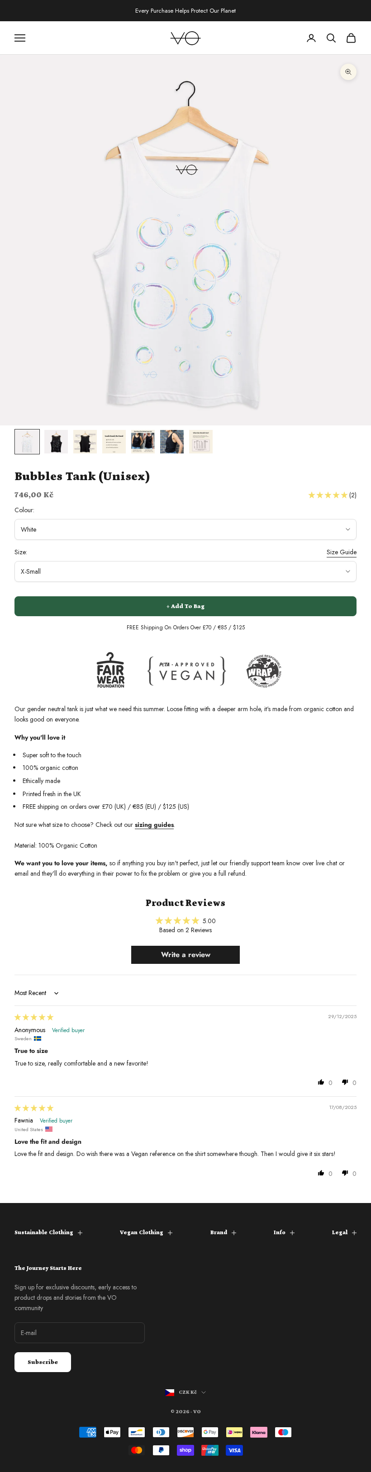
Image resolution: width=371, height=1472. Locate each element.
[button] (329, 495)
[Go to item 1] (27, 441)
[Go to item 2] (56, 441)
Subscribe (43, 1362)
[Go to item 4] (114, 441)
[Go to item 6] (172, 441)
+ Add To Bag (185, 606)
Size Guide (342, 552)
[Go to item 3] (85, 441)
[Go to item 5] (143, 441)
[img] (33, 1017)
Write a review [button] (185, 954)
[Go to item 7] (201, 441)
